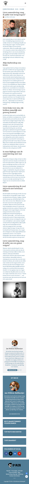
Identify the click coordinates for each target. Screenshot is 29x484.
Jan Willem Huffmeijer (10, 17)
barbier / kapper (17, 197)
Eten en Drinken (13, 472)
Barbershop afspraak (11, 474)
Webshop (20, 474)
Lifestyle (20, 470)
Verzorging (14, 470)
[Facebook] (6, 454)
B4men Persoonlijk (8, 9)
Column (21, 9)
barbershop (18, 77)
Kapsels (8, 470)
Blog (16, 9)
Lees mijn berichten (14, 414)
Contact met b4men (14, 476)
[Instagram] (11, 454)
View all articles (12, 370)
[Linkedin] (15, 454)
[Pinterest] (19, 454)
